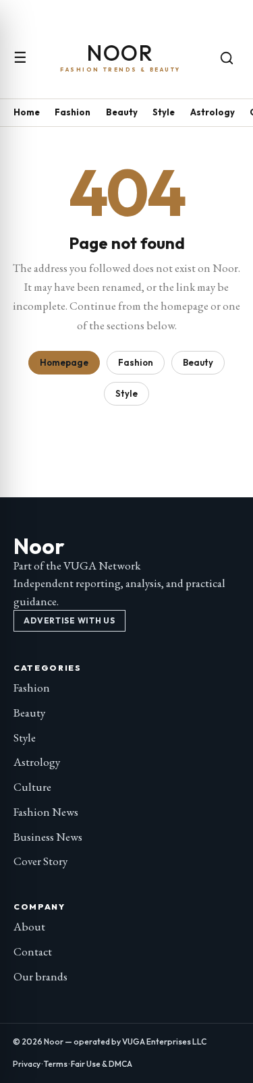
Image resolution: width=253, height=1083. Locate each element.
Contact (32, 951)
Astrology (212, 112)
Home (26, 112)
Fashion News (45, 811)
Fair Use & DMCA (101, 1064)
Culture (32, 786)
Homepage (64, 362)
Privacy (26, 1064)
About (29, 926)
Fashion (72, 112)
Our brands (40, 976)
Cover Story (40, 861)
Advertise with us (69, 620)
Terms (55, 1064)
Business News (47, 836)
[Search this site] (227, 58)
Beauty (122, 112)
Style (163, 112)
